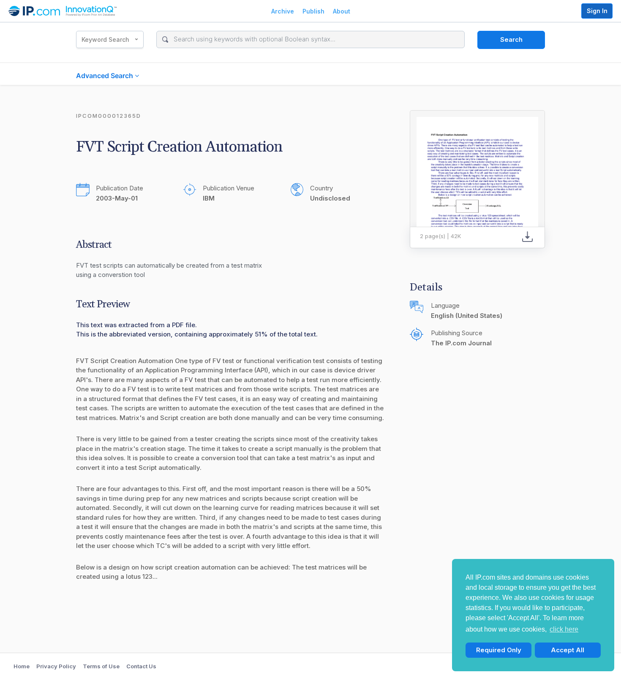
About (341, 11)
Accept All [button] (567, 650)
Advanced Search (105, 75)
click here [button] (564, 629)
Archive (282, 11)
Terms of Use (101, 666)
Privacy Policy (56, 666)
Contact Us (141, 666)
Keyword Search (105, 39)
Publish (313, 11)
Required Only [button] (498, 650)
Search (511, 39)
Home (22, 666)
